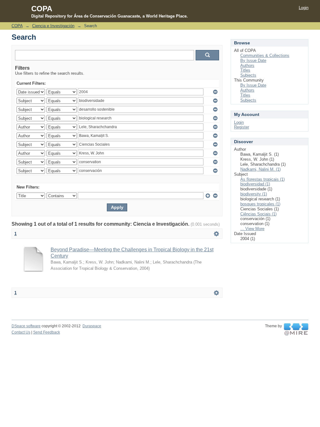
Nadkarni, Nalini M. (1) (260, 169)
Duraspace (91, 326)
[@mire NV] (296, 329)
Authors (247, 65)
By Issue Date (253, 60)
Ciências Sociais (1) (258, 214)
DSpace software (26, 326)
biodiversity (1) (253, 194)
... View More (252, 228)
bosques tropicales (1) (260, 204)
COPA (17, 25)
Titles (245, 70)
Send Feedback (46, 332)
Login (303, 7)
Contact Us (21, 332)
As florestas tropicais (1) (262, 179)
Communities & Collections (264, 55)
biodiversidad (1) (255, 184)
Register (241, 127)
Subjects (248, 75)
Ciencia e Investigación (53, 25)
